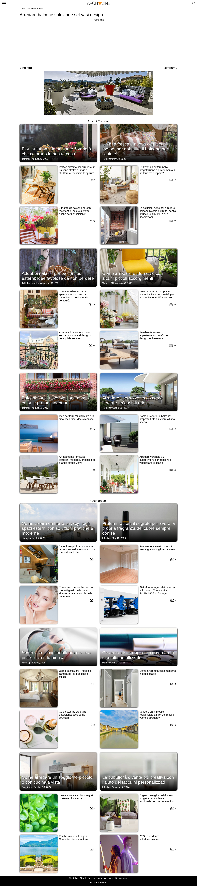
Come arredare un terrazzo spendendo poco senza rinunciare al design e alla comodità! (74, 296)
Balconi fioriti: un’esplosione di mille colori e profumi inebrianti (56, 400)
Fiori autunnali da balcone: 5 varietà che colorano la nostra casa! (56, 151)
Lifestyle (26, 538)
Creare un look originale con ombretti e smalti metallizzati (138, 655)
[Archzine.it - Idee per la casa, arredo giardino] (98, 3)
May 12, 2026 (119, 538)
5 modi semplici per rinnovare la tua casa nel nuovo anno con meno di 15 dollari (77, 549)
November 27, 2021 (50, 283)
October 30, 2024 (42, 787)
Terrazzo (40, 8)
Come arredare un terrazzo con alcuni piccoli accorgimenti (132, 276)
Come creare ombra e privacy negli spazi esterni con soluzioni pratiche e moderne (57, 528)
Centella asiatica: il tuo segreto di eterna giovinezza (76, 797)
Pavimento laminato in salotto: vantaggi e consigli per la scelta (157, 548)
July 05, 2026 (38, 538)
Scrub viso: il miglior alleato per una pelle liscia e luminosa (56, 655)
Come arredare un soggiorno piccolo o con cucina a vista (57, 780)
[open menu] (3, 3)
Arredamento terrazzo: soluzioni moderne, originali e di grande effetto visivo (77, 459)
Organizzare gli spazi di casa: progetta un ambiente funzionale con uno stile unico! (156, 798)
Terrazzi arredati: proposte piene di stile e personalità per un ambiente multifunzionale (156, 294)
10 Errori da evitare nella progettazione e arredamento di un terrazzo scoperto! (157, 170)
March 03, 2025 (117, 662)
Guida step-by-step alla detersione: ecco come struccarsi (72, 714)
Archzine (123, 878)
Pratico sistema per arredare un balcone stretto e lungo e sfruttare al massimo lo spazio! (77, 170)
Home (22, 8)
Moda (105, 662)
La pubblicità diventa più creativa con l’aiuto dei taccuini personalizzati (138, 780)
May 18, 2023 (119, 159)
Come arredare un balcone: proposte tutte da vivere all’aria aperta (157, 419)
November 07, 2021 (122, 283)
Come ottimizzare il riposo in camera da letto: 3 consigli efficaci (75, 673)
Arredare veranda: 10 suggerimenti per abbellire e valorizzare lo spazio (155, 459)
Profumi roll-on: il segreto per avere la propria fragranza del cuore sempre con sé (138, 528)
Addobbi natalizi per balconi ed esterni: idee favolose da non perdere (58, 276)
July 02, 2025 (38, 662)
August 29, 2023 (40, 159)
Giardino (31, 8)
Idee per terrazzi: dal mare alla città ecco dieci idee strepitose (76, 418)
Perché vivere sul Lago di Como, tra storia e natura (73, 838)
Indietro (26, 68)
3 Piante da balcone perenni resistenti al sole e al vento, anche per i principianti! (75, 211)
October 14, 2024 (121, 787)
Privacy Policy (95, 878)
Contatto (73, 878)
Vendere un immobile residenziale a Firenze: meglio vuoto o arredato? (156, 714)
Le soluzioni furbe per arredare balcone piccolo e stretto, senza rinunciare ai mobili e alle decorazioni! (157, 213)
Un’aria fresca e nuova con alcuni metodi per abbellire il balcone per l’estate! (135, 149)
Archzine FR (110, 878)
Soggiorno (27, 787)
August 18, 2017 (40, 408)
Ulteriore (170, 68)
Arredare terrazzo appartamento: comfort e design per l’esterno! (153, 335)
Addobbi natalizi (30, 283)
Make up (26, 662)
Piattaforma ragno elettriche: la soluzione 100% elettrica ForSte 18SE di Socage (157, 590)
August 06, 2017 (120, 408)
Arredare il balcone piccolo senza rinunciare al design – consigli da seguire (75, 335)
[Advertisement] (98, 42)
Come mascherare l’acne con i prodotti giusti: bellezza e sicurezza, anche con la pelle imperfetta (76, 592)
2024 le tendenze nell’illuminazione (149, 838)
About (83, 878)
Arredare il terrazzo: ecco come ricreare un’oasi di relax (132, 400)
